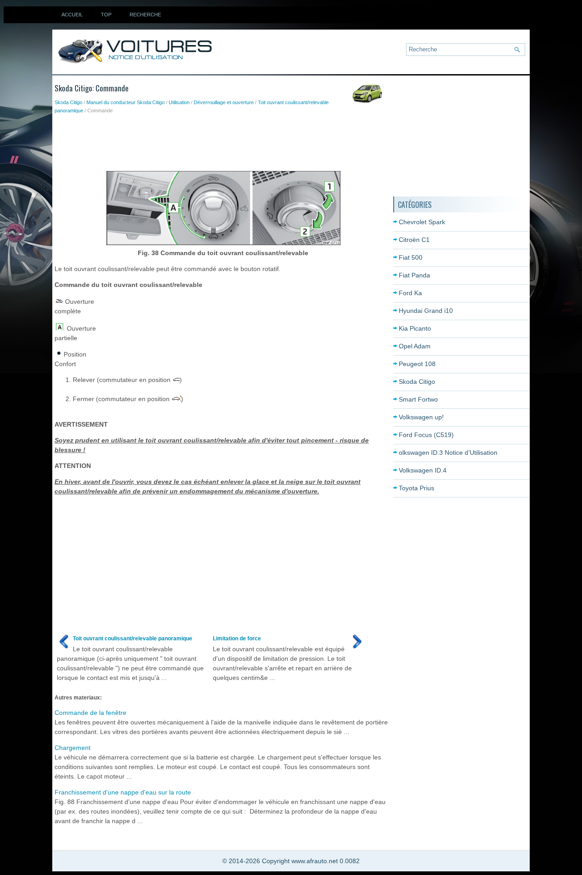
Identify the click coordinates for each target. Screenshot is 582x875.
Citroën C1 (414, 239)
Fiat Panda (414, 275)
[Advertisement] (220, 139)
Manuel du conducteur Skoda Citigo (125, 102)
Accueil (72, 14)
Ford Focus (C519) (426, 434)
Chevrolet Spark (422, 222)
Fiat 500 (410, 257)
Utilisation (179, 102)
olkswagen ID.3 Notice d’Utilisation (448, 452)
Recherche (145, 14)
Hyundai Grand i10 (426, 310)
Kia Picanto (415, 328)
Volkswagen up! (421, 417)
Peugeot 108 (417, 363)
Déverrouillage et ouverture (224, 102)
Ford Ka (410, 293)
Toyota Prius (416, 488)
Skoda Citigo (68, 102)
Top (106, 14)
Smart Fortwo (418, 399)
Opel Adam (415, 346)
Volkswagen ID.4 (423, 470)
